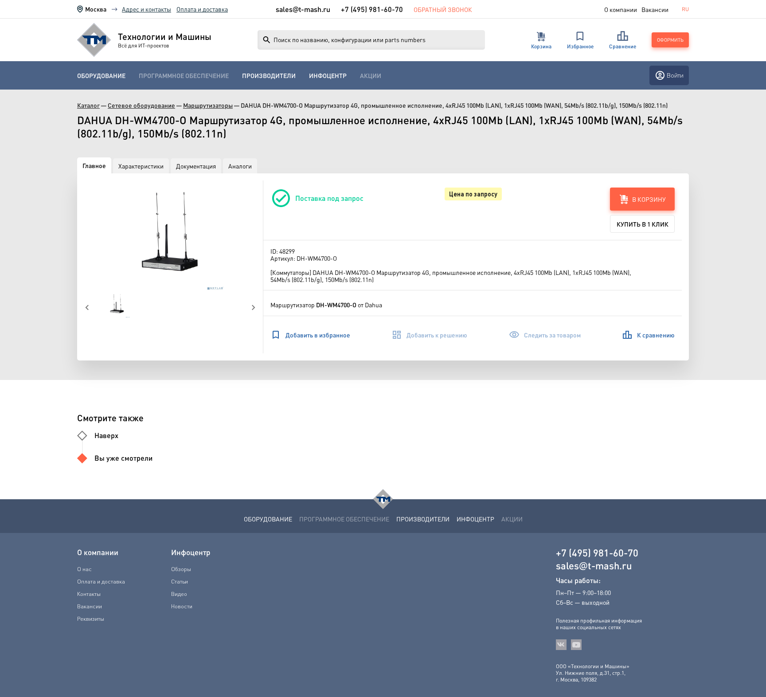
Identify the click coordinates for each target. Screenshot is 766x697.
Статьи (179, 581)
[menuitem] (101, 75)
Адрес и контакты (146, 9)
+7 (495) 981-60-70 (372, 9)
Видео (179, 593)
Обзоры (181, 568)
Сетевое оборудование (141, 105)
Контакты (89, 593)
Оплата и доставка (202, 9)
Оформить (670, 40)
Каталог (88, 105)
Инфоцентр (328, 75)
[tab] (94, 165)
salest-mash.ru (303, 9)
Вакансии (654, 9)
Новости (181, 606)
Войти (675, 75)
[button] (170, 235)
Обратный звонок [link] (443, 9)
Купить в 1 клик (642, 224)
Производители (269, 75)
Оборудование (101, 75)
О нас (84, 568)
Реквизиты (90, 618)
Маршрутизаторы (208, 105)
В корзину (649, 199)
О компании (620, 9)
